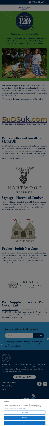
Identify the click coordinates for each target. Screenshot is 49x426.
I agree (24, 422)
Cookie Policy (22, 408)
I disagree (24, 417)
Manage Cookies (24, 412)
